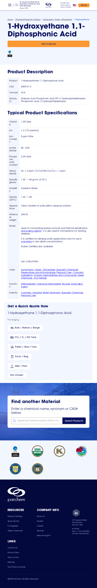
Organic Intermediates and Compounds (55, 275)
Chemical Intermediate (49, 284)
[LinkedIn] (76, 513)
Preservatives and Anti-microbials (38, 273)
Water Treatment (51, 293)
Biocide (66, 284)
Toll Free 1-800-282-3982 (80, 533)
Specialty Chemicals (67, 270)
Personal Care (28, 296)
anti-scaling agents (31, 231)
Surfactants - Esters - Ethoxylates (38, 270)
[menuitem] (15, 516)
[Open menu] (10, 5)
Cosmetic (26, 293)
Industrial (37, 293)
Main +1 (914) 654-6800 (80, 531)
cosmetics (26, 242)
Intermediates (28, 284)
